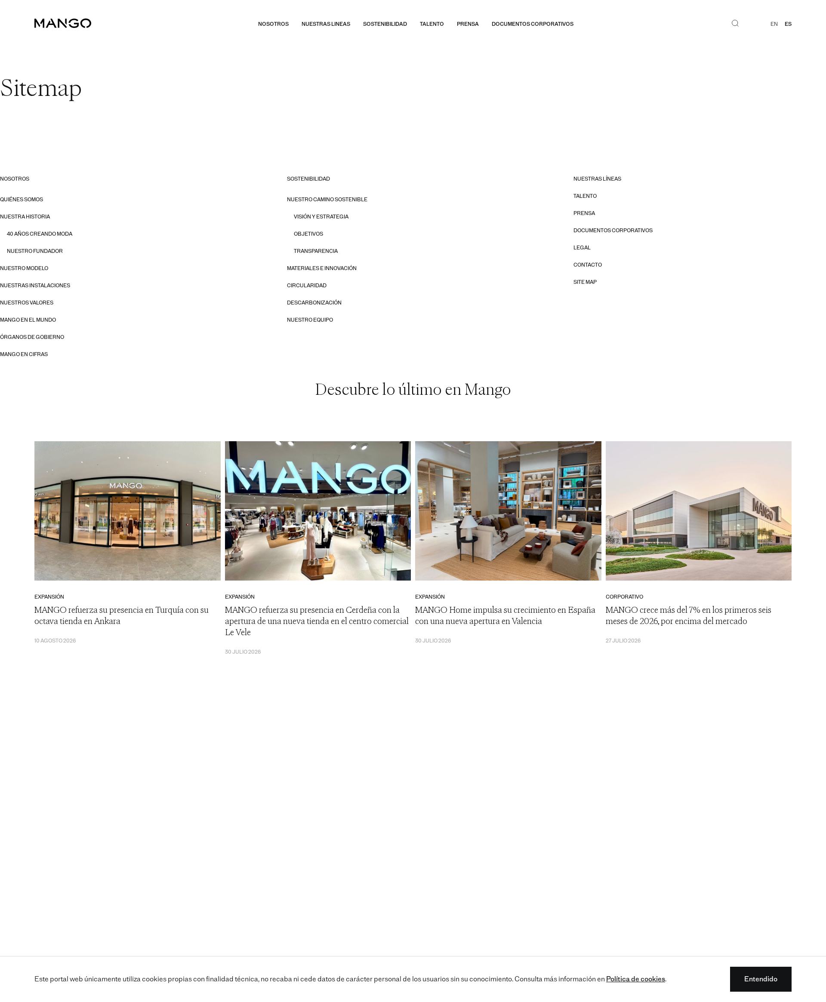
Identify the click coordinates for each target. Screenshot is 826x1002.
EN (774, 24)
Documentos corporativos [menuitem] (532, 24)
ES (788, 24)
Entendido (760, 979)
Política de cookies (635, 979)
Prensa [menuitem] (468, 24)
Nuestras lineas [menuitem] (326, 24)
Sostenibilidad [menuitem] (385, 24)
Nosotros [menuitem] (273, 24)
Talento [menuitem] (432, 24)
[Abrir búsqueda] (735, 24)
